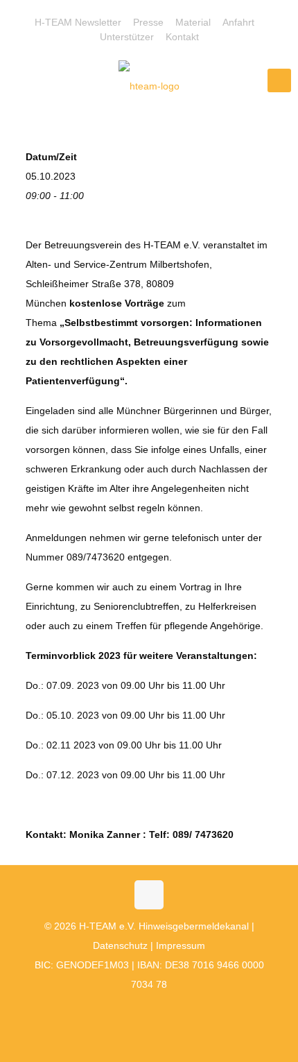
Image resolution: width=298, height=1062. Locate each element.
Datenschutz (120, 945)
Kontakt (182, 36)
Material (193, 22)
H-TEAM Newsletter (78, 22)
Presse (148, 22)
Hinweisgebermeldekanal (194, 926)
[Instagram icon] (156, 1010)
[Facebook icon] (127, 1010)
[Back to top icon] (149, 894)
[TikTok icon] (171, 1010)
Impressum (180, 945)
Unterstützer (127, 36)
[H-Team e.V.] (149, 86)
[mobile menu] (279, 80)
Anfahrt (238, 22)
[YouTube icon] (142, 1010)
